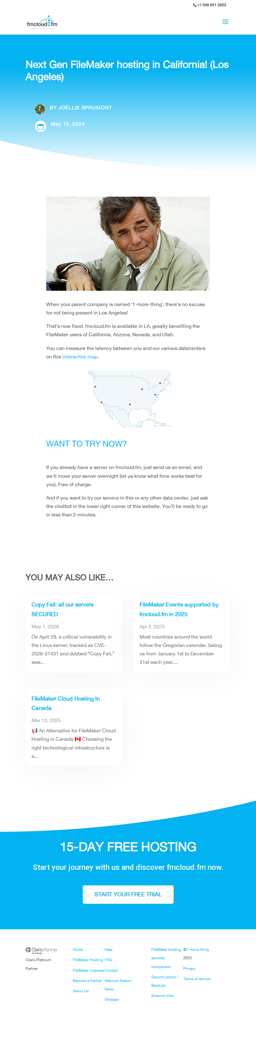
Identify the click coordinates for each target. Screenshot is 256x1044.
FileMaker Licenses (88, 970)
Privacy (189, 968)
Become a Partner (87, 981)
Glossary (112, 999)
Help (108, 949)
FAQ (108, 960)
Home (78, 949)
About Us (81, 991)
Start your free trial (128, 894)
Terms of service (196, 979)
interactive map (79, 356)
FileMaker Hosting (88, 960)
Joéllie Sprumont (85, 107)
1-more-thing (197, 949)
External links (162, 996)
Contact (111, 970)
